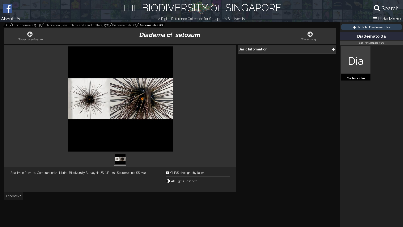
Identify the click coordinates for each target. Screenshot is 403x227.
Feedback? (13, 196)
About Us (10, 18)
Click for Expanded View (371, 43)
